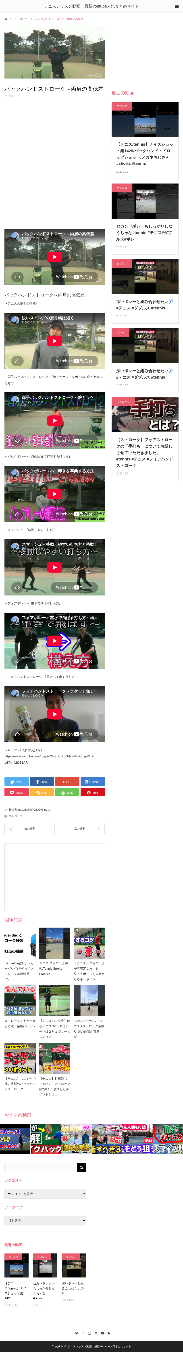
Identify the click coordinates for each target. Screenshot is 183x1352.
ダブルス (121, 106)
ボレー (120, 332)
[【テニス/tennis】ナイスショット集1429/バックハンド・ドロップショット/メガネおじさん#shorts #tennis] (16, 1265)
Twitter (75, 1332)
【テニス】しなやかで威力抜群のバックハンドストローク (20, 1084)
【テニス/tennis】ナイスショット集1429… (15, 1290)
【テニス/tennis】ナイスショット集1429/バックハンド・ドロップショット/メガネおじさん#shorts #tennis (144, 154)
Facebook (82, 1332)
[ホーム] (5, 18)
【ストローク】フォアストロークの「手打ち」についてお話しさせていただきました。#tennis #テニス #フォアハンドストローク (144, 453)
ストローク (20, 18)
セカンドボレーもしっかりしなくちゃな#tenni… (44, 1290)
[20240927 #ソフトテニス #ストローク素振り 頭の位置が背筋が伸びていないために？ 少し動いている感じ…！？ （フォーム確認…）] (89, 1000)
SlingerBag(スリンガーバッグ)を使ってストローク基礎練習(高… (19, 971)
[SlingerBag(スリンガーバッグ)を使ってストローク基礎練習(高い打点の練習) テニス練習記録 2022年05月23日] (20, 943)
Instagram (88, 1332)
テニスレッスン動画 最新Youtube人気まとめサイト (91, 6)
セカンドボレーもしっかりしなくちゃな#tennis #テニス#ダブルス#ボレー (144, 232)
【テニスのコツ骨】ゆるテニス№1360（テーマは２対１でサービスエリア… (54, 1028)
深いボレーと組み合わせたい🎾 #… (73, 1288)
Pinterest (95, 1332)
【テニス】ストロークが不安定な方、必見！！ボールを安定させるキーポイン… (89, 971)
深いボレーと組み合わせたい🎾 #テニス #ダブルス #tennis (144, 304)
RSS (107, 1332)
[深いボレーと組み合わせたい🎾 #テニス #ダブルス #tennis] (74, 1265)
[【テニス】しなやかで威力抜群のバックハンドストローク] (20, 1058)
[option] (15, 1139)
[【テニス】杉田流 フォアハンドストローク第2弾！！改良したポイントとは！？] (54, 1058)
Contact (101, 1332)
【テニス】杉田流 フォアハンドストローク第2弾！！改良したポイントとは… (54, 1086)
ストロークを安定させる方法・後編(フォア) (20, 1023)
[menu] (177, 6)
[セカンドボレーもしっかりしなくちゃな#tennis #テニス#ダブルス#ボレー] (45, 1265)
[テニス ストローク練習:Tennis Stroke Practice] (54, 943)
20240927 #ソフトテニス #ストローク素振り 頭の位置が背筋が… (89, 1028)
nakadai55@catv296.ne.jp (34, 809)
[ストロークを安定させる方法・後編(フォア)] (20, 1000)
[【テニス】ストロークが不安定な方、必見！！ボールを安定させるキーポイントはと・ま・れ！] (89, 943)
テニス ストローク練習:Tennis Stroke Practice (53, 968)
